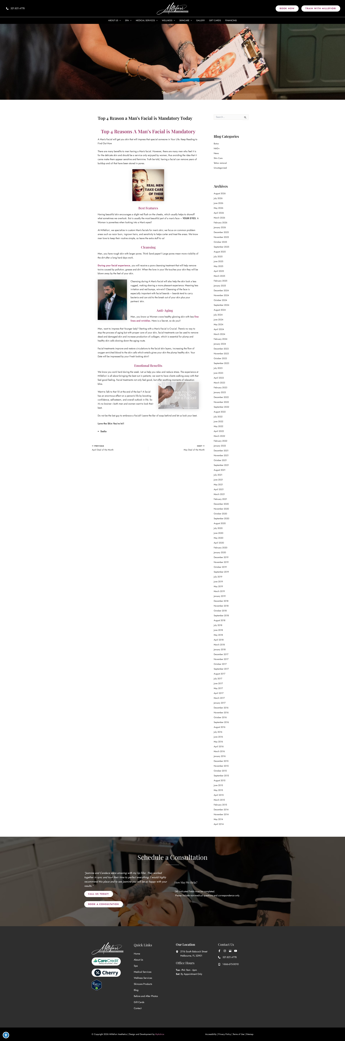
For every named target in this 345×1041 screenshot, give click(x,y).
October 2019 (220, 567)
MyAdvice (159, 1034)
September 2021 (221, 465)
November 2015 (221, 765)
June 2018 (218, 630)
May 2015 (218, 790)
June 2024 (218, 319)
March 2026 (219, 217)
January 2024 (220, 343)
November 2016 (221, 712)
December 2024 (221, 290)
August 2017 (219, 673)
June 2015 (218, 785)
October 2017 (220, 664)
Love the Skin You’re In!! (111, 423)
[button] (287, 8)
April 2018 (219, 639)
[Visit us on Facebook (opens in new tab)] (219, 950)
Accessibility (210, 1034)
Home (137, 953)
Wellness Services (143, 978)
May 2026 (218, 208)
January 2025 (220, 285)
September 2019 (221, 571)
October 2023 (220, 358)
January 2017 (219, 702)
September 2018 (221, 615)
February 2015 (220, 804)
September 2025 (221, 246)
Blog (136, 990)
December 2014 (221, 809)
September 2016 (221, 722)
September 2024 (221, 305)
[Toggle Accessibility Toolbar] (6, 1035)
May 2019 (218, 586)
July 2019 (218, 576)
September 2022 (221, 406)
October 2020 (220, 513)
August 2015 (219, 780)
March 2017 (219, 698)
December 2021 (221, 450)
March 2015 (219, 799)
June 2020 (218, 533)
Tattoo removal (220, 163)
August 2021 (219, 470)
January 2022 (220, 445)
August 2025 (220, 251)
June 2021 (218, 479)
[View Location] (178, 951)
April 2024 (219, 329)
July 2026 (218, 198)
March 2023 (219, 382)
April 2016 (219, 746)
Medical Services (142, 972)
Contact (138, 1008)
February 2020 (220, 547)
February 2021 (220, 499)
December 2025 (221, 232)
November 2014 (221, 814)
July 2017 (218, 678)
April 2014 (219, 824)
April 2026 (219, 212)
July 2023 (218, 368)
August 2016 (219, 727)
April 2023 (219, 377)
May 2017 (218, 688)
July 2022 (218, 416)
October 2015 (220, 770)
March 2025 (219, 275)
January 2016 (220, 756)
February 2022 (220, 440)
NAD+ (217, 148)
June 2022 (218, 421)
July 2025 (218, 256)
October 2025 (220, 242)
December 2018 (221, 600)
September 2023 (221, 363)
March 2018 (219, 644)
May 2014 (218, 819)
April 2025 (219, 271)
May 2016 (218, 741)
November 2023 (221, 353)
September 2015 (221, 775)
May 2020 (218, 537)
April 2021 (219, 489)
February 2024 (220, 339)
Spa (136, 966)
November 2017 (221, 659)
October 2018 (220, 610)
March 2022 (219, 436)
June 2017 (218, 683)
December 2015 (221, 761)
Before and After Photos (146, 996)
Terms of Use (238, 1034)
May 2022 (218, 426)
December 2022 (221, 397)
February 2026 (220, 222)
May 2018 (218, 634)
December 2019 (221, 557)
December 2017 (221, 654)
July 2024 (218, 314)
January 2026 (220, 227)
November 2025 (221, 237)
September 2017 (221, 668)
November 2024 (221, 295)
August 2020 (220, 523)
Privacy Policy (224, 1034)
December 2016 (221, 707)
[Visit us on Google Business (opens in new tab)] (230, 950)
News (216, 153)
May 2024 (218, 324)
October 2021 (220, 460)
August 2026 (220, 193)
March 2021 (219, 494)
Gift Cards (139, 1002)
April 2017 (218, 693)
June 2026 (218, 203)
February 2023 (220, 387)
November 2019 (221, 562)
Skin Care (218, 158)
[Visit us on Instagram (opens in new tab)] (224, 950)
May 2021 (218, 484)
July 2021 (218, 474)
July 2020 (218, 528)
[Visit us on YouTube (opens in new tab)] (235, 950)
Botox (216, 143)
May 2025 (218, 266)
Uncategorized (220, 167)
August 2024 (220, 309)
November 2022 (221, 402)
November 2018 (221, 605)
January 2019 (220, 596)
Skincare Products (143, 984)
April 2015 (219, 795)
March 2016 (219, 751)
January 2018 (220, 649)
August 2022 (220, 411)
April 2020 (219, 542)
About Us (138, 959)
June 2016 (218, 736)
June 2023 (218, 372)
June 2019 (218, 581)
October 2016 (220, 717)
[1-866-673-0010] (228, 964)
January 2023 (220, 392)
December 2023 (221, 348)
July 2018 (218, 625)
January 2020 (220, 552)
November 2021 (221, 455)
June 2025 (218, 261)
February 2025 (220, 280)
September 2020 (221, 518)
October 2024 (220, 300)
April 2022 (219, 431)
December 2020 (221, 503)
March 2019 (219, 591)
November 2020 (221, 508)
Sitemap (249, 1034)
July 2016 (218, 731)
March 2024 (219, 334)
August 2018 (219, 620)
